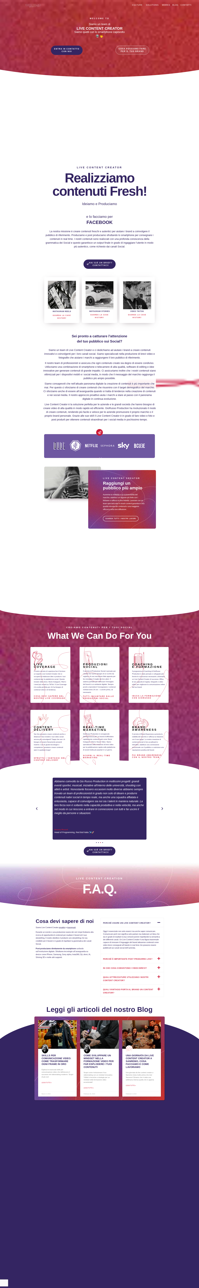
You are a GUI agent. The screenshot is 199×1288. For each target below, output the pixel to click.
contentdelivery (44, 728)
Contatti (186, 5)
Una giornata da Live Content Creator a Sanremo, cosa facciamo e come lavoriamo (140, 1061)
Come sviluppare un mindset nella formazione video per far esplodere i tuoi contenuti (99, 1061)
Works (166, 5)
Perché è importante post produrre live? (127, 959)
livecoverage (45, 666)
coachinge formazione (147, 666)
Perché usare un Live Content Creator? (127, 923)
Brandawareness (144, 728)
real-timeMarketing (95, 728)
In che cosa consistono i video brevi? (125, 968)
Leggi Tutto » (47, 1082)
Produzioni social (95, 666)
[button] (99, 457)
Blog (175, 5)
